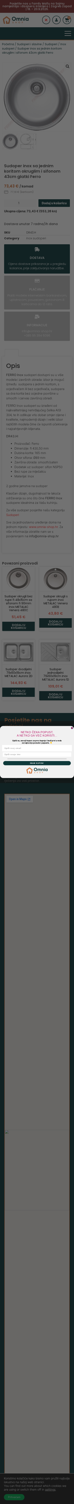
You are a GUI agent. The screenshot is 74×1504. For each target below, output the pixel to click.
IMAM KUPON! (37, 763)
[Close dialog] (72, 728)
